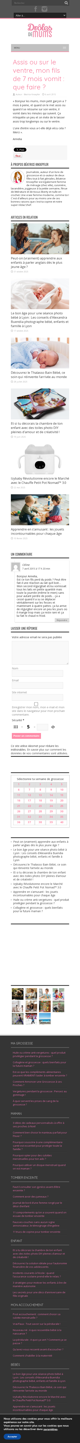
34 (51, 817)
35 (61, 817)
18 (40, 800)
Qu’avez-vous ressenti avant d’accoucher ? (38, 1349)
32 (29, 817)
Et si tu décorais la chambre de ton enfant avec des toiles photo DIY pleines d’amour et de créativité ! (37, 427)
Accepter (12, 1436)
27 (29, 811)
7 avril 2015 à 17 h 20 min (36, 568)
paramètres (50, 1429)
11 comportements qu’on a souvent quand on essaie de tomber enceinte (39, 1214)
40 (61, 822)
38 (40, 822)
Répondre (62, 620)
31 (18, 817)
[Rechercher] (66, 3)
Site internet (19, 692)
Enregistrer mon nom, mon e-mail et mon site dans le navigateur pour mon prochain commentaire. (38, 710)
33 (40, 817)
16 (18, 800)
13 (40, 795)
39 (51, 822)
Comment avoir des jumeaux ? (30, 1196)
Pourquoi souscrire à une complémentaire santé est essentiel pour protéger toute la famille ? (38, 1145)
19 (51, 800)
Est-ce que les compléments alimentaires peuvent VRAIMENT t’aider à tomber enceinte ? (40, 1073)
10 (61, 789)
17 (29, 800)
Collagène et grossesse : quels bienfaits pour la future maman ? (38, 909)
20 (61, 800)
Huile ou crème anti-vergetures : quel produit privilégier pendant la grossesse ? (41, 901)
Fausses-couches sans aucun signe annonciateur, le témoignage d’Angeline (36, 1223)
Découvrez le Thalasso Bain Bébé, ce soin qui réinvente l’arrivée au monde (39, 374)
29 (51, 811)
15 (61, 795)
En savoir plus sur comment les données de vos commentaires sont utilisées (39, 751)
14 (51, 795)
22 (29, 806)
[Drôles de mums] (40, 34)
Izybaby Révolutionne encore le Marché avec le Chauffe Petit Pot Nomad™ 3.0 (40, 480)
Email (15, 680)
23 (40, 806)
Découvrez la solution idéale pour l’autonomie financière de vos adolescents (40, 1265)
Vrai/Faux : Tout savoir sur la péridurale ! (36, 1324)
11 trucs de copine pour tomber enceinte (36, 1231)
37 (29, 822)
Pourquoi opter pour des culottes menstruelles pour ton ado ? (32, 1157)
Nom (15, 668)
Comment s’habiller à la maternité (32, 1355)
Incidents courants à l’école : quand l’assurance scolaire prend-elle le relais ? (37, 1274)
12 (29, 795)
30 (61, 811)
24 (51, 806)
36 (18, 822)
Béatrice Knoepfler (32, 94)
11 (18, 795)
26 (18, 811)
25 (61, 806)
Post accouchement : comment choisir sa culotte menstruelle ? (36, 1315)
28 (40, 811)
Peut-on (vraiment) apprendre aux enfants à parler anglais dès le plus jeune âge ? (36, 262)
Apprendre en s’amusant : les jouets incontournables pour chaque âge (37, 531)
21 (18, 806)
